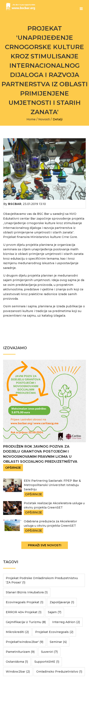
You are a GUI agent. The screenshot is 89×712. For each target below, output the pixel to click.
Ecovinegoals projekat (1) (24, 602)
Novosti (44, 119)
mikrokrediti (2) (17, 632)
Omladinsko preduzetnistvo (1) (59, 671)
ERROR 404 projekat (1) (23, 612)
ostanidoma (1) (17, 662)
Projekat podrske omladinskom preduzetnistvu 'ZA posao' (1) (42, 580)
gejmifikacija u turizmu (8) (26, 622)
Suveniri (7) (49, 652)
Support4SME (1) (46, 662)
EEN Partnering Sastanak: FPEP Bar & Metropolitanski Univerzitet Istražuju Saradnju (52, 485)
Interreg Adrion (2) (66, 622)
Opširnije (13, 468)
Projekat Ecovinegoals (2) (54, 632)
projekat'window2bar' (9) (24, 642)
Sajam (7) (54, 612)
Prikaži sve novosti (44, 545)
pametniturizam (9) (20, 652)
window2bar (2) (18, 671)
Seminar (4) (58, 642)
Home (31, 119)
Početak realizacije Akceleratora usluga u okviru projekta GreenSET (54, 505)
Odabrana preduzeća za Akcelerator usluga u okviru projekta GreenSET (50, 523)
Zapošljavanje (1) (62, 602)
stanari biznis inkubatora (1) (27, 592)
